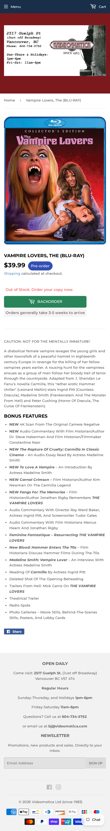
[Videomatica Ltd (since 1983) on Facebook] (49, 788)
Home (9, 100)
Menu (16, 7)
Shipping (12, 273)
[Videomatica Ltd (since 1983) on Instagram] (58, 788)
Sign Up (96, 763)
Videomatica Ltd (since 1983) (57, 802)
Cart (102, 7)
